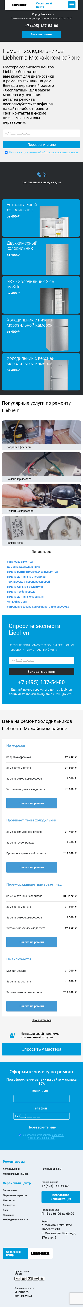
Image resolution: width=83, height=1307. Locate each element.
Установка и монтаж (20, 561)
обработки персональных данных (58, 152)
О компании (10, 1190)
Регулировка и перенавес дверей (28, 581)
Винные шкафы (52, 1168)
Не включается (18, 959)
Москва (46, 14)
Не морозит (15, 745)
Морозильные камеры (16, 1173)
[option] (41, 178)
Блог (5, 1210)
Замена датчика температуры (26, 576)
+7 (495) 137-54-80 (41, 25)
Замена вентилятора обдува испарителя (33, 571)
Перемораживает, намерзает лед (34, 884)
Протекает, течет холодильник (31, 820)
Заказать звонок (41, 34)
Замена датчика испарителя (25, 596)
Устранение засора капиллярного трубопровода (38, 606)
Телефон (40, 1108)
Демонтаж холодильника (23, 566)
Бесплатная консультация (61, 1197)
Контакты (9, 1200)
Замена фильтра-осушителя (25, 586)
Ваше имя (40, 1091)
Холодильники (11, 1168)
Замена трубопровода (21, 591)
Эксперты (9, 1205)
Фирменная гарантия (15, 1195)
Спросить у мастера (41, 1049)
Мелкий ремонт (17, 601)
